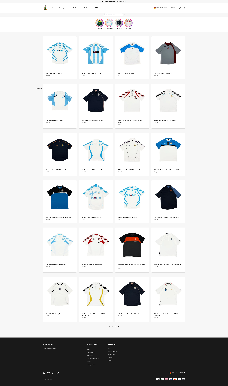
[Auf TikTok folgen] (53, 372)
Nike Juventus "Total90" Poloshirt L (93, 120)
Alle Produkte (76, 8)
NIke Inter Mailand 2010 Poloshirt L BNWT (166, 170)
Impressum (90, 355)
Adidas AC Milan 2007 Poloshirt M (92, 264)
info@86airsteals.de (52, 348)
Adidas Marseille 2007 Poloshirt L (56, 264)
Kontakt (89, 361)
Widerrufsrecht (91, 352)
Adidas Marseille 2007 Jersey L (55, 73)
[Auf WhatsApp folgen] (57, 372)
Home (53, 8)
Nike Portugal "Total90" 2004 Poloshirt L (166, 217)
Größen (97, 8)
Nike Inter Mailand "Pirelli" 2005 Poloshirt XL (167, 264)
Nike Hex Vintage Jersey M (126, 73)
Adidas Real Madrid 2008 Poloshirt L (165, 120)
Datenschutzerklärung (93, 358)
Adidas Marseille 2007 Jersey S (91, 73)
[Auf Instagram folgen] (44, 372)
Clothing (87, 8)
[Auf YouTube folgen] (48, 372)
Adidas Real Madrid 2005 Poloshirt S (129, 170)
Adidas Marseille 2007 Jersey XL (55, 120)
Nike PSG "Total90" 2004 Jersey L (164, 73)
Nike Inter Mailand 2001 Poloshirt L (56, 170)
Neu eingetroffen (64, 8)
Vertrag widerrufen (92, 364)
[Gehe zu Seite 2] (118, 327)
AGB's (88, 349)
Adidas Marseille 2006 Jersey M (91, 217)
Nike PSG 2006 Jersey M (53, 314)
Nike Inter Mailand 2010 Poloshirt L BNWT (58, 217)
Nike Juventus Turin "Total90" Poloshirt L (130, 314)
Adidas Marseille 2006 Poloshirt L (92, 170)
